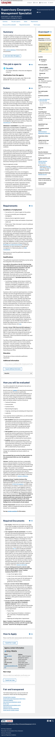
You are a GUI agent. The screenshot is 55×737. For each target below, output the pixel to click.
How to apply (37, 24)
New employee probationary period (12, 702)
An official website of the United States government (13, 0)
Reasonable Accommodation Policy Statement (12, 730)
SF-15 (14, 548)
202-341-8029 (8, 656)
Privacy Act (6, 703)
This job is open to (15, 21)
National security (42, 174)
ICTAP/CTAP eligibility (18, 484)
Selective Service (7, 707)
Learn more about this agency (12, 56)
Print (39, 12)
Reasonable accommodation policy (12, 705)
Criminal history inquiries (9, 697)
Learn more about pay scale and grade (44, 100)
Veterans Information (6, 732)
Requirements (34, 21)
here (20, 324)
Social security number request (11, 710)
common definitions (11, 50)
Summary (5, 21)
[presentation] (45, 61)
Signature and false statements (11, 708)
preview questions (12, 511)
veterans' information (21, 564)
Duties (25, 21)
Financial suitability (8, 700)
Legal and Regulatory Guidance (8, 735)
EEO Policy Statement (6, 728)
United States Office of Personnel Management (20, 724)
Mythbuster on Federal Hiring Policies (12, 244)
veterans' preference (23, 476)
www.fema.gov (6, 122)
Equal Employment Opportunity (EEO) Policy (14, 698)
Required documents (25, 24)
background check (44, 166)
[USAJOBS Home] (6, 2)
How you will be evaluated (9, 24)
